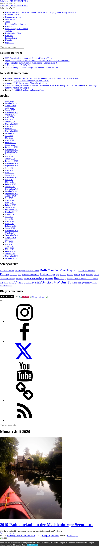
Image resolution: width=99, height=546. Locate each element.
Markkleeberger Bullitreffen (16, 29)
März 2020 (9, 173)
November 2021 (11, 149)
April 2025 (9, 108)
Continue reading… (8, 533)
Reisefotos (19, 279)
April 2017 (9, 221)
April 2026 (9, 101)
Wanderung (77, 282)
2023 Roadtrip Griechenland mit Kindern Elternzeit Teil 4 (28, 58)
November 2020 (11, 163)
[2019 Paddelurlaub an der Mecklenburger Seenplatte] (31, 518)
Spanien (95, 279)
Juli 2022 (9, 136)
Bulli (43, 270)
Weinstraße (93, 283)
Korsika (70, 274)
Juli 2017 (9, 217)
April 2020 (9, 170)
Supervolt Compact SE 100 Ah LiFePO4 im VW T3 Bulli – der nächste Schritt (37, 60)
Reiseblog (11, 279)
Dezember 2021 (11, 147)
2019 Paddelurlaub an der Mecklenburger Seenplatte (46, 524)
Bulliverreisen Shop (13, 33)
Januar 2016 (10, 254)
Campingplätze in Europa (15, 24)
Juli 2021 (9, 154)
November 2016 (11, 230)
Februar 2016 (10, 251)
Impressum (9, 42)
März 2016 (9, 249)
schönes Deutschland (75, 279)
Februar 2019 (10, 184)
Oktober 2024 (10, 115)
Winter (2, 286)
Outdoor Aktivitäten (13, 17)
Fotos (19, 275)
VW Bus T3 (62, 282)
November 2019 (11, 177)
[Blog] (37, 297)
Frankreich (27, 274)
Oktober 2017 (10, 212)
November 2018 (11, 189)
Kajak (57, 275)
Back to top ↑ (72, 535)
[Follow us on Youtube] (24, 381)
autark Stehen (33, 271)
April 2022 (9, 140)
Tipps (7, 22)
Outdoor (3, 279)
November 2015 (11, 256)
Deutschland (82, 271)
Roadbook (49, 278)
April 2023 (9, 126)
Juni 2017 (9, 219)
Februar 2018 (10, 205)
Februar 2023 (10, 129)
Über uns (9, 35)
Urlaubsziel (28, 283)
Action (3, 270)
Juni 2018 (9, 198)
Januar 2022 (10, 145)
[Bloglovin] (24, 400)
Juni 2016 (9, 242)
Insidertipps (47, 274)
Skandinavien (88, 278)
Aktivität (10, 271)
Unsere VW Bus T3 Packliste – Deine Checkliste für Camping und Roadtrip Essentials (40, 12)
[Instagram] (24, 321)
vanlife (37, 282)
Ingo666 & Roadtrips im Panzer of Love (28, 90)
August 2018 (10, 196)
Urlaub (18, 282)
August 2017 (10, 214)
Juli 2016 (9, 240)
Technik (8, 31)
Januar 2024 (10, 122)
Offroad (96, 275)
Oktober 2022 (10, 133)
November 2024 (11, 112)
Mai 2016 (9, 244)
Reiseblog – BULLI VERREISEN (21, 535)
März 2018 (9, 203)
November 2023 (11, 124)
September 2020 (11, 166)
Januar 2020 (10, 175)
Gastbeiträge (10, 19)
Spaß (1, 283)
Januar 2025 (10, 110)
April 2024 (9, 117)
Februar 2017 (10, 226)
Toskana (11, 283)
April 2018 (9, 200)
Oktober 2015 (10, 258)
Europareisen (13, 275)
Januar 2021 (10, 159)
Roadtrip (60, 278)
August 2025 (10, 105)
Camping (54, 270)
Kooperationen (11, 38)
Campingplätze (69, 270)
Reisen (27, 278)
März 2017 (9, 224)
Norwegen (89, 275)
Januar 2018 (10, 207)
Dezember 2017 (11, 210)
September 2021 (11, 152)
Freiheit (35, 274)
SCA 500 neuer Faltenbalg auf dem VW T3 (31, 81)
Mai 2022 (9, 138)
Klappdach (63, 275)
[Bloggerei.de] (24, 297)
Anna (7, 83)
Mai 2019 (9, 180)
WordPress (55, 535)
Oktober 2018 (10, 191)
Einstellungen (32, 545)
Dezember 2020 (11, 161)
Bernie (8, 78)
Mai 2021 (9, 156)
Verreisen (47, 282)
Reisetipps (37, 278)
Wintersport (8, 285)
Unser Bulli (10, 26)
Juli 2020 (9, 168)
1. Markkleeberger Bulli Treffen (18, 65)
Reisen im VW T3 (12, 15)
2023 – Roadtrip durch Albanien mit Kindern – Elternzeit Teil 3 (31, 63)
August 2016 (10, 237)
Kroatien (77, 275)
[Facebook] (24, 341)
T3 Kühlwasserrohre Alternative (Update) (30, 83)
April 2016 (9, 247)
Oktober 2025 (10, 103)
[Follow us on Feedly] (24, 420)
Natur (83, 274)
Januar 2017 (10, 228)
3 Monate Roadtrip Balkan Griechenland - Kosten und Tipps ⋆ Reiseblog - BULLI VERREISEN (45, 85)
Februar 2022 (10, 142)
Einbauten (90, 271)
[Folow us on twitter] (24, 361)
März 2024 (9, 119)
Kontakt (8, 40)
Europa (4, 274)
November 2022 (11, 131)
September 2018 (11, 193)
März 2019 (9, 182)
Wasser (86, 282)
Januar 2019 (10, 186)
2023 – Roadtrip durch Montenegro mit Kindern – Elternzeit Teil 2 (32, 67)
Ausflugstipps (21, 270)
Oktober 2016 (10, 233)
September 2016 (11, 235)
